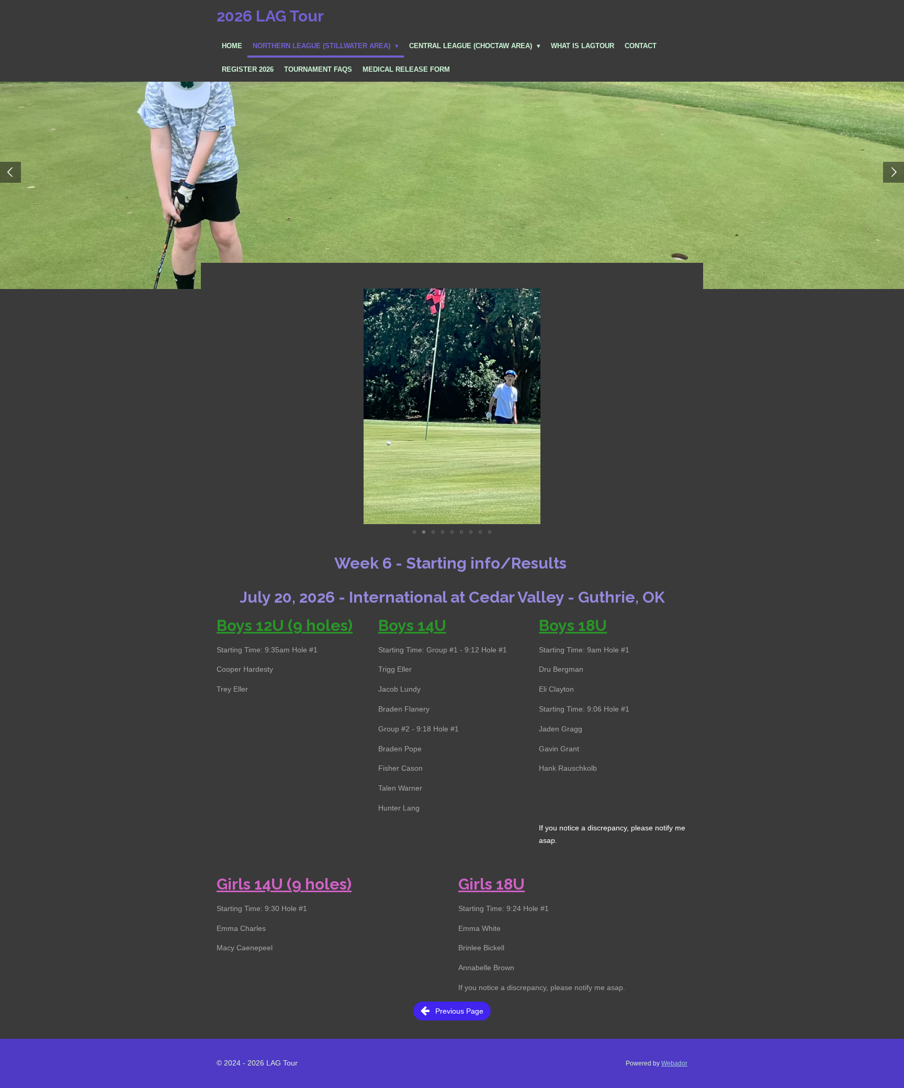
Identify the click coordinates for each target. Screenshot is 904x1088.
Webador (674, 1063)
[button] (678, 298)
